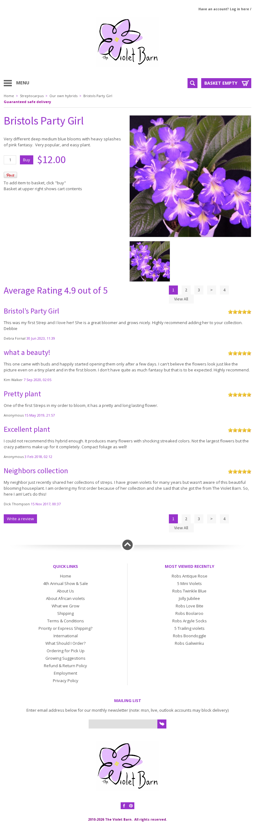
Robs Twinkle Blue (189, 591)
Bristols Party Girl (97, 95)
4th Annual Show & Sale (65, 583)
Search (192, 83)
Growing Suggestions (65, 658)
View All (181, 299)
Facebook (124, 805)
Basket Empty (220, 83)
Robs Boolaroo (189, 613)
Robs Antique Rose (189, 576)
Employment (65, 673)
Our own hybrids (63, 95)
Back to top (127, 544)
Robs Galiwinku (189, 643)
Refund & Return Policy (65, 665)
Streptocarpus (32, 95)
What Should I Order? (65, 643)
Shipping (65, 613)
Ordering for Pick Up (66, 650)
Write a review (20, 518)
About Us (65, 591)
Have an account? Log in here (223, 9)
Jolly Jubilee (189, 598)
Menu (22, 83)
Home (9, 95)
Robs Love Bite (189, 606)
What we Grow (65, 606)
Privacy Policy (65, 680)
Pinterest (131, 805)
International (65, 636)
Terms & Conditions (65, 621)
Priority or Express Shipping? (65, 628)
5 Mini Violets (189, 583)
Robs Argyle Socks (189, 621)
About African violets (65, 598)
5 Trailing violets (189, 628)
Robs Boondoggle (189, 636)
